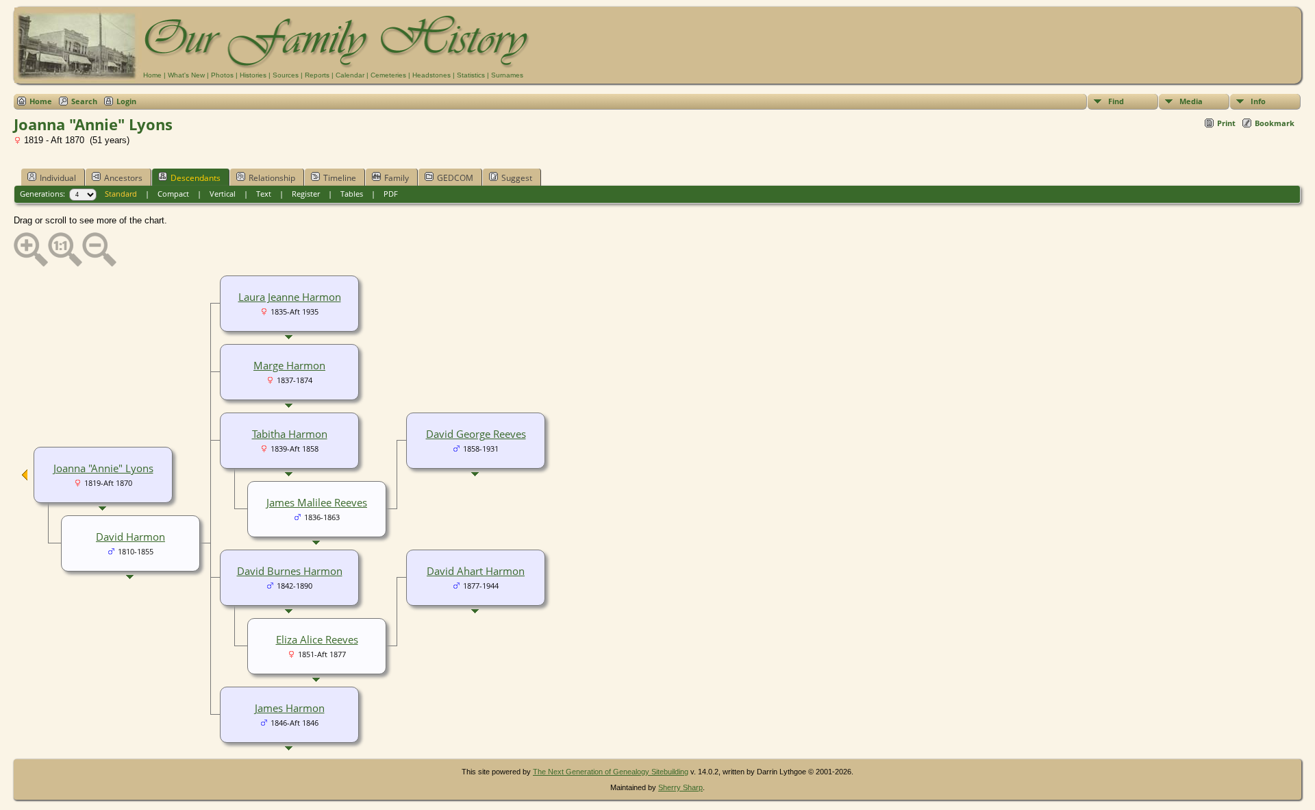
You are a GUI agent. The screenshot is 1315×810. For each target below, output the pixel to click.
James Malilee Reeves (316, 502)
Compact (173, 193)
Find (1116, 101)
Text (263, 193)
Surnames (507, 75)
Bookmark (1274, 123)
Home (152, 75)
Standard (121, 193)
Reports (317, 75)
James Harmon (290, 708)
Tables (351, 193)
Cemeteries (388, 75)
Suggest (516, 178)
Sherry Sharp (680, 787)
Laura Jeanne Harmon (289, 297)
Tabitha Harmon (289, 434)
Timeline (339, 178)
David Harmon (130, 536)
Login (126, 101)
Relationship (272, 178)
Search (84, 101)
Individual (58, 178)
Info (1258, 101)
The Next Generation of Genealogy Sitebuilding (610, 772)
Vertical (223, 193)
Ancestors (123, 178)
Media (1191, 101)
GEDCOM (455, 178)
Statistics (471, 75)
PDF (391, 193)
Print (1226, 123)
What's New (186, 75)
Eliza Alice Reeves (317, 639)
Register (306, 193)
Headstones (431, 75)
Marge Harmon (289, 365)
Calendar (350, 75)
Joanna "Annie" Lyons (103, 468)
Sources (286, 75)
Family (396, 178)
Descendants (196, 178)
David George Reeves (476, 434)
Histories (253, 75)
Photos (222, 75)
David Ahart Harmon (476, 571)
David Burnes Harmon (289, 571)
